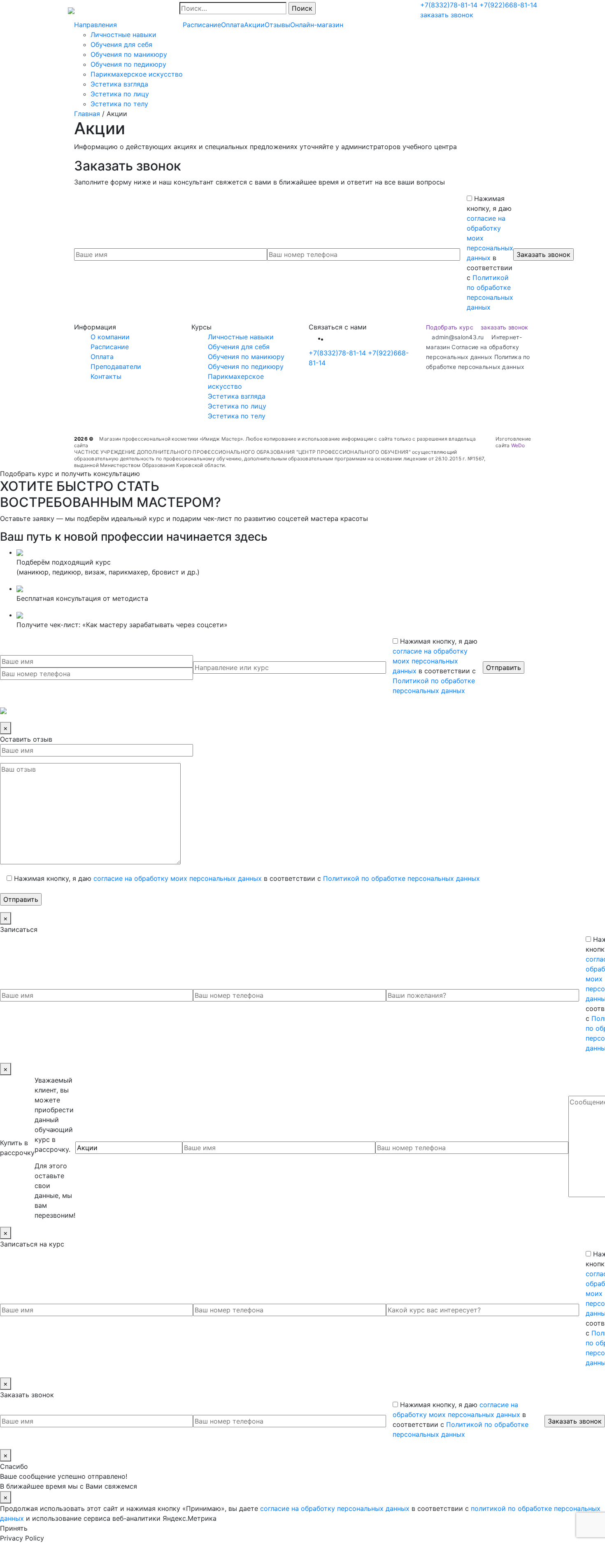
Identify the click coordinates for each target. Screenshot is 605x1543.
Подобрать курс (449, 327)
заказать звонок (446, 15)
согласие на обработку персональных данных (335, 1508)
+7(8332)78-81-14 (448, 5)
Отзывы (277, 25)
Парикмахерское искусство (137, 74)
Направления (95, 25)
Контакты (106, 376)
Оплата (232, 25)
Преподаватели (116, 366)
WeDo (518, 445)
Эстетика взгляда (119, 84)
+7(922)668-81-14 (508, 5)
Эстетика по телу (119, 104)
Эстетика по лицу (120, 94)
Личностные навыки (123, 34)
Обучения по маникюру (129, 54)
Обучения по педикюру (128, 64)
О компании (110, 337)
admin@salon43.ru (458, 337)
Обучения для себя (121, 44)
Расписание (202, 25)
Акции (254, 25)
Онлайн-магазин (316, 25)
